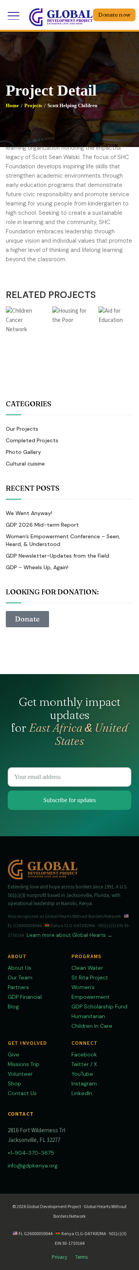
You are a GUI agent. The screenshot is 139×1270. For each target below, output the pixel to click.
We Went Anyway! (29, 513)
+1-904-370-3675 (31, 1152)
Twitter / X (84, 1064)
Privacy (59, 1257)
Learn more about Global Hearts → (69, 935)
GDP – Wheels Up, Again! (37, 567)
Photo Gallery (23, 451)
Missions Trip (23, 1064)
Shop (14, 1083)
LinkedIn (81, 1093)
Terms (81, 1257)
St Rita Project (89, 977)
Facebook (84, 1054)
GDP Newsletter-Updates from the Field (57, 555)
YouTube (82, 1073)
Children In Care (91, 1025)
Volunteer (20, 1073)
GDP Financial (25, 996)
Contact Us (22, 1093)
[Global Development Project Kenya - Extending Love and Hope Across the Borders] (61, 15)
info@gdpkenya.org (33, 1165)
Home (12, 105)
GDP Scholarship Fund (99, 1006)
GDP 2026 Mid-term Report (42, 524)
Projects (33, 105)
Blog (13, 1006)
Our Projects (22, 428)
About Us (19, 967)
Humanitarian (88, 1016)
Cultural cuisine (25, 463)
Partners (18, 987)
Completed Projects (32, 440)
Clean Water (87, 967)
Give (13, 1054)
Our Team (20, 977)
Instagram (84, 1083)
